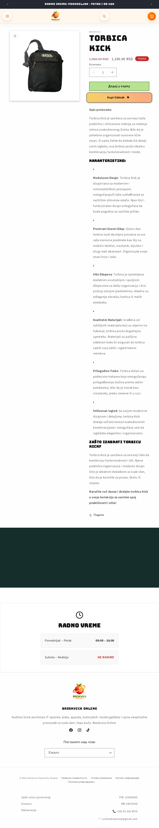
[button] (79, 556)
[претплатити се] (110, 752)
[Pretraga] (104, 16)
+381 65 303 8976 (127, 811)
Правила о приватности (74, 778)
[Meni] (7, 16)
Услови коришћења (101, 778)
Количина (95, 64)
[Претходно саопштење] (7, 4)
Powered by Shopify (48, 778)
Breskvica (32, 778)
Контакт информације (127, 778)
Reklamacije (28, 810)
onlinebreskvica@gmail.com (120, 819)
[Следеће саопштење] (151, 4)
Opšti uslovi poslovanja (36, 797)
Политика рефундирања (81, 782)
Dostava (26, 803)
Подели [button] (99, 515)
